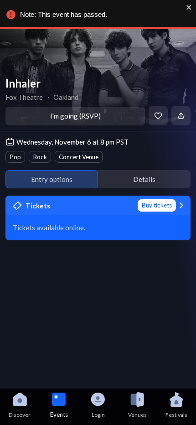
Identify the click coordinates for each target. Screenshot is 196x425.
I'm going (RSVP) (75, 116)
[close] (189, 7)
